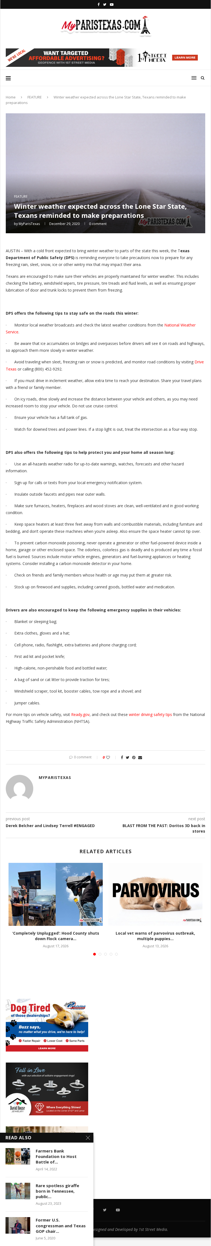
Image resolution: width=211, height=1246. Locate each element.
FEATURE (34, 97)
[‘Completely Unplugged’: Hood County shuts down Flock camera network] (56, 894)
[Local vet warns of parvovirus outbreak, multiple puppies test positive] (155, 894)
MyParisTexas (29, 223)
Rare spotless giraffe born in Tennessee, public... (57, 1191)
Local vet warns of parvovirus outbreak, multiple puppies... (155, 936)
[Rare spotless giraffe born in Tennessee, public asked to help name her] (17, 1191)
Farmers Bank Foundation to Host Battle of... (56, 1156)
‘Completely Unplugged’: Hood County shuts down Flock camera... (55, 936)
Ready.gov (80, 714)
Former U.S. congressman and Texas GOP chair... (61, 1225)
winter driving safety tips (150, 714)
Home (11, 97)
